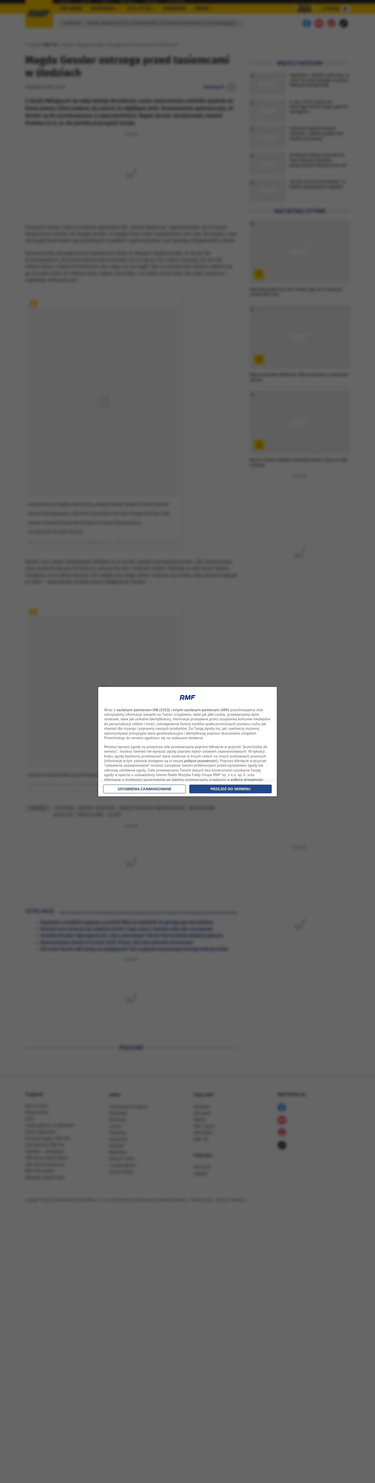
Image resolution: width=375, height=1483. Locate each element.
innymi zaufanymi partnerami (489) (201, 710)
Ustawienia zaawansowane (144, 789)
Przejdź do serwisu (230, 789)
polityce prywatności (200, 761)
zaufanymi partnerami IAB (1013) (143, 710)
